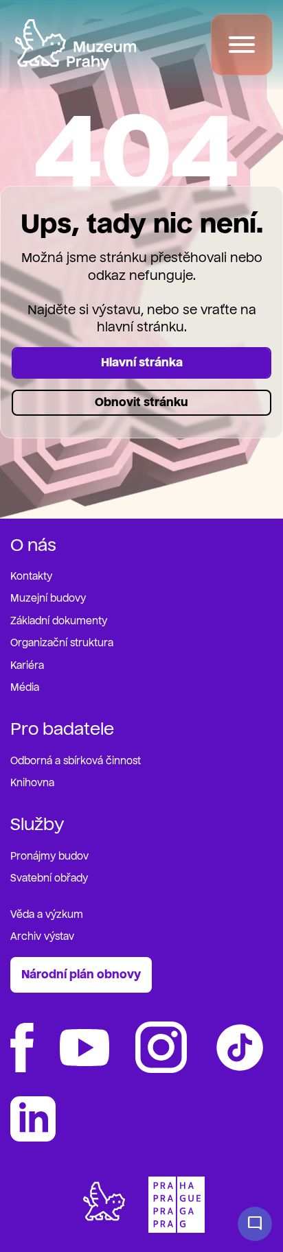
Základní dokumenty (58, 621)
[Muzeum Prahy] (76, 44)
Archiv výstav (42, 937)
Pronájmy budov (49, 856)
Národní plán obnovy (81, 974)
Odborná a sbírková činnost (75, 761)
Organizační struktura (61, 643)
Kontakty (31, 576)
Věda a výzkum (46, 915)
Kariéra (27, 666)
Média (24, 688)
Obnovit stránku (141, 402)
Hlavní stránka (142, 362)
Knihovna (32, 783)
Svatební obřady (49, 878)
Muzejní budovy (48, 598)
